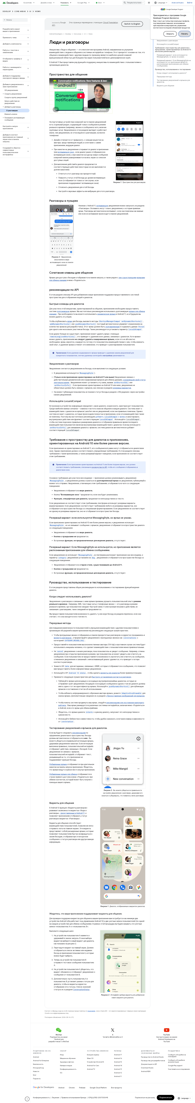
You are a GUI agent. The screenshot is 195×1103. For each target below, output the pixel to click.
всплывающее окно (66, 152)
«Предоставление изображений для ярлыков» (125, 696)
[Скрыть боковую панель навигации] (27, 1099)
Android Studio (178, 3)
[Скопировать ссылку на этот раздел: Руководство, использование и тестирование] (113, 582)
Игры (62, 1055)
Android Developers (55, 34)
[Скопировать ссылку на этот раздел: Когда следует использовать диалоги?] (94, 596)
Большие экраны (93, 1055)
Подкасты (37, 1079)
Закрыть (170, 34)
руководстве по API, (99, 467)
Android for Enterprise (41, 1061)
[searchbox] (15, 20)
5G (61, 1073)
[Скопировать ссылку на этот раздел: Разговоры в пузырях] (81, 201)
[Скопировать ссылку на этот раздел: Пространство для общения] (90, 74)
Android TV (91, 1069)
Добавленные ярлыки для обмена (63, 774)
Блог (100, 3)
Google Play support (175, 1066)
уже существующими (127, 278)
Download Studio (147, 1068)
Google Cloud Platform (98, 1088)
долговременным (112, 327)
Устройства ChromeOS (95, 1062)
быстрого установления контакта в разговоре (111, 677)
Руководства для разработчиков (153, 1061)
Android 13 (118, 1069)
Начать (184, 34)
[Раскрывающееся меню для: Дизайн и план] (55, 2)
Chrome (72, 1088)
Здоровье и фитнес (67, 1062)
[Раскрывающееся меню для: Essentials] (35, 2)
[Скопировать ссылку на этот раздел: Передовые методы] (73, 623)
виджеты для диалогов (110, 673)
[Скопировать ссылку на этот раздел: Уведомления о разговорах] (81, 364)
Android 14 (118, 1066)
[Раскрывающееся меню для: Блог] (105, 2)
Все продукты (116, 1088)
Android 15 (118, 1062)
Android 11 (118, 1076)
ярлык (69, 321)
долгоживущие (63, 311)
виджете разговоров (62, 638)
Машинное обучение (67, 1058)
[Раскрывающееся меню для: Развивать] (72, 2)
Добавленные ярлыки (58, 764)
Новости (36, 1071)
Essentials (28, 3)
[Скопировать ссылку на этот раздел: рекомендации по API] (81, 290)
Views (38, 11)
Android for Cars (93, 1066)
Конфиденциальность (68, 1069)
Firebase (82, 1088)
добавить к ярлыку (110, 417)
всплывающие (102, 206)
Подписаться (165, 1097)
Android (36, 1057)
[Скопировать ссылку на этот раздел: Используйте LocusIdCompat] (83, 401)
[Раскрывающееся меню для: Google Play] (90, 2)
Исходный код (38, 1068)
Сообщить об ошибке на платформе (177, 1056)
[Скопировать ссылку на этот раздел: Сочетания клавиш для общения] (95, 273)
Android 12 (118, 1073)
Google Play (82, 3)
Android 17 (118, 1055)
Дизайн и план (46, 3)
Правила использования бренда (73, 1097)
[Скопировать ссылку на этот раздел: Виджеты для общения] (76, 803)
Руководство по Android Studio (152, 1057)
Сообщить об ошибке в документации (176, 1061)
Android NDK (145, 1071)
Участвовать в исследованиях (179, 1069)
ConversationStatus (81, 990)
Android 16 (118, 1058)
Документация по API (149, 1064)
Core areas (20, 11)
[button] (13, 30)
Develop (7, 11)
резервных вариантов (122, 388)
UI (30, 11)
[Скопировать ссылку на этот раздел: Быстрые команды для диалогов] (86, 304)
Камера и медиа (66, 1066)
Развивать (65, 3)
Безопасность (38, 1064)
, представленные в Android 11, (72, 813)
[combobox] (134, 3)
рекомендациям (79, 733)
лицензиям (91, 1011)
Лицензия (55, 1097)
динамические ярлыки (106, 314)
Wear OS (90, 1058)
